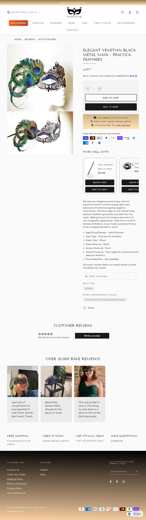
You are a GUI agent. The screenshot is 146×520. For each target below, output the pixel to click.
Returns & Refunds (17, 483)
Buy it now (110, 107)
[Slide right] (136, 2)
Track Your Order (16, 474)
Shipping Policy (15, 479)
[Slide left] (9, 2)
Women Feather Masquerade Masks (105, 299)
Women (89, 288)
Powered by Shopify (15, 511)
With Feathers (47, 39)
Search (44, 469)
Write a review (92, 335)
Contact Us (117, 440)
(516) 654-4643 (123, 125)
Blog (42, 474)
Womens (30, 39)
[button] (122, 12)
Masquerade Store (22, 507)
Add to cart (111, 98)
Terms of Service (16, 492)
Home (17, 39)
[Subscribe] (137, 471)
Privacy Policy (14, 488)
